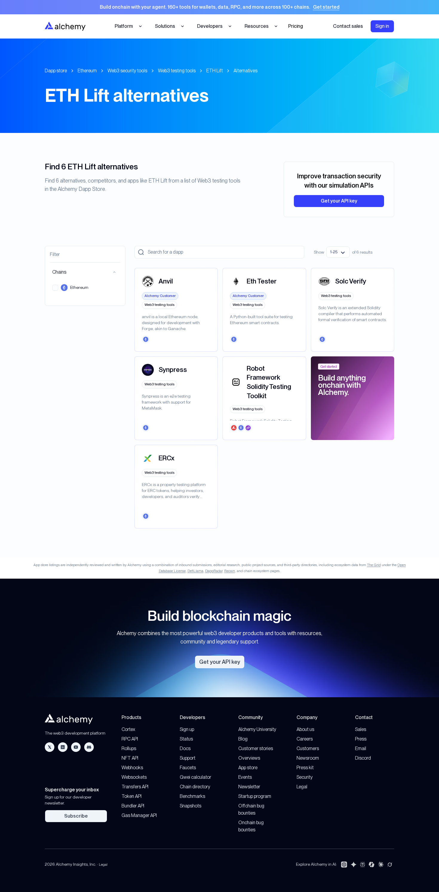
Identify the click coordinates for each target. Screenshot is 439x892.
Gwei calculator (195, 777)
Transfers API (135, 787)
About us (305, 729)
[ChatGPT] (344, 864)
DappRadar (213, 571)
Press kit (305, 767)
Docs (185, 748)
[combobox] (338, 252)
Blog (243, 739)
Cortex (128, 729)
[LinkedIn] (62, 747)
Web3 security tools (127, 70)
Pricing (295, 26)
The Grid (374, 565)
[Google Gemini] (353, 864)
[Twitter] (49, 747)
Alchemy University (257, 729)
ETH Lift (214, 70)
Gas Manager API (139, 815)
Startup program (254, 796)
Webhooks (132, 767)
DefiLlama (195, 571)
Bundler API (133, 806)
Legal (302, 787)
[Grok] (389, 864)
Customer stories (255, 748)
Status (186, 739)
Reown (229, 571)
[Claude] (380, 864)
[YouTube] (76, 747)
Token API (132, 796)
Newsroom (308, 758)
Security (305, 777)
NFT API (130, 758)
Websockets (134, 777)
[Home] (65, 26)
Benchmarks (192, 796)
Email (360, 748)
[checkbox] (55, 288)
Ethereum (87, 70)
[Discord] (89, 747)
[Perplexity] (362, 864)
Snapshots (190, 806)
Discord (363, 758)
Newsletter (249, 787)
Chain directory (195, 787)
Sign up (187, 729)
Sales (360, 729)
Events (245, 777)
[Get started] (219, 7)
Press (360, 739)
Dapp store (56, 70)
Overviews (249, 758)
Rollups (129, 748)
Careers (305, 739)
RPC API (130, 739)
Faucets (188, 767)
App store (247, 767)
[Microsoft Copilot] (371, 864)
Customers (308, 748)
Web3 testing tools (177, 70)
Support (187, 758)
